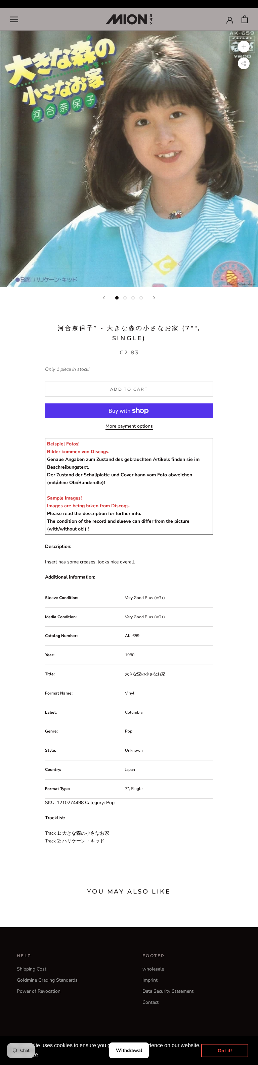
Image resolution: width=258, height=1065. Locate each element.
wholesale (153, 969)
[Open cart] (245, 19)
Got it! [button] (225, 1050)
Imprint (150, 980)
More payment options (129, 426)
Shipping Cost (31, 969)
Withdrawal (129, 1050)
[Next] (154, 297)
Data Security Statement (168, 991)
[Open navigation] (14, 19)
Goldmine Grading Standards (47, 980)
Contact (150, 1002)
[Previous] (104, 297)
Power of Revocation (38, 991)
